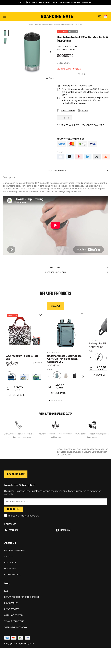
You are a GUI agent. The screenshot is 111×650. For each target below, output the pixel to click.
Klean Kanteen (69, 49)
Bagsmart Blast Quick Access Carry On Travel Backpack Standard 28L (64, 358)
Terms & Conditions (14, 621)
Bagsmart (54, 353)
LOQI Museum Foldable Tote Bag (22, 357)
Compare (19, 395)
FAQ (6, 591)
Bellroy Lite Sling (99, 343)
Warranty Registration (15, 627)
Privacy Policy (31, 515)
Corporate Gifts (12, 574)
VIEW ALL (56, 305)
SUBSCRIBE (13, 509)
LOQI (9, 353)
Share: (60, 152)
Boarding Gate (57, 16)
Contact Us (10, 562)
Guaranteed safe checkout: (70, 139)
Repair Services (11, 609)
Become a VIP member (14, 550)
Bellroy (94, 340)
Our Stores (10, 568)
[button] (49, 400)
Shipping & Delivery (13, 615)
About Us (8, 556)
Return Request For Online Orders (21, 597)
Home (31, 24)
